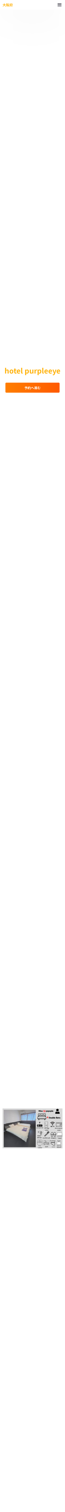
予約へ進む (32, 387)
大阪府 (8, 4)
